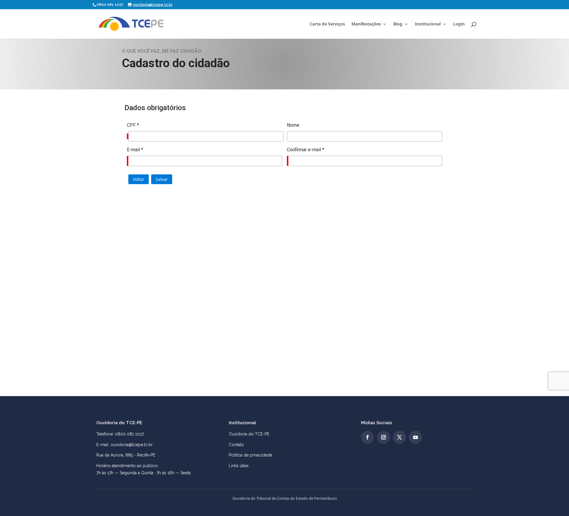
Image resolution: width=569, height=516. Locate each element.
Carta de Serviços (327, 24)
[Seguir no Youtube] (415, 437)
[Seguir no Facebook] (367, 437)
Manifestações (366, 24)
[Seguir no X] (399, 437)
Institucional (428, 24)
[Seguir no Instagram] (383, 437)
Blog (397, 24)
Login (459, 24)
